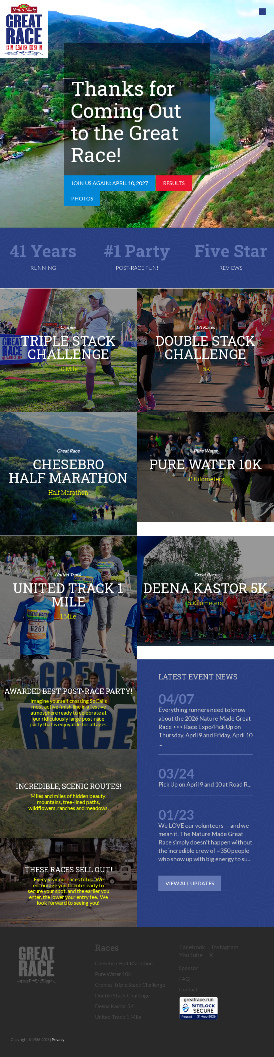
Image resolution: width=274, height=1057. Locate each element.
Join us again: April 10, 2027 (109, 183)
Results (174, 183)
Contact (188, 989)
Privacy (58, 1039)
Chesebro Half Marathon (124, 963)
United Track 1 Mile (118, 1016)
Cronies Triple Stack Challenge (130, 984)
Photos (82, 198)
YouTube (191, 955)
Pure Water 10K (113, 974)
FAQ (184, 978)
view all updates (189, 883)
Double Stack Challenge (122, 995)
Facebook (192, 947)
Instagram (225, 947)
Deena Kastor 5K (114, 1006)
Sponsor (188, 968)
